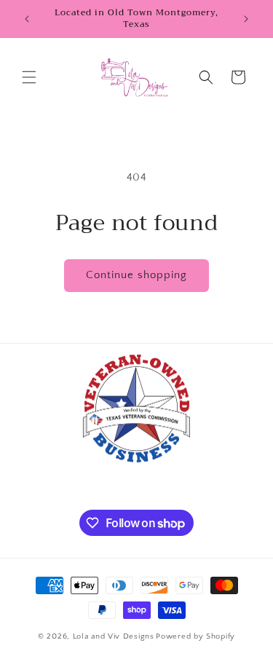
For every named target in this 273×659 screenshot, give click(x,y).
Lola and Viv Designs (113, 636)
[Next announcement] (246, 19)
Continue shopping (136, 275)
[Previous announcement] (27, 19)
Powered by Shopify (195, 636)
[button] (29, 77)
